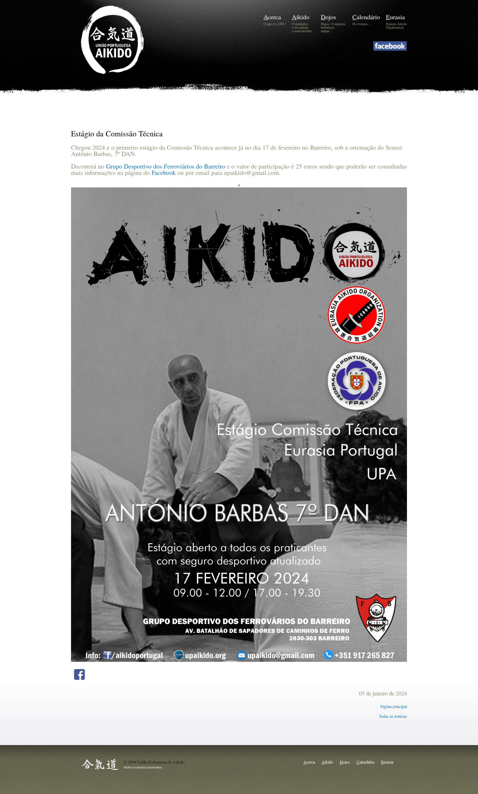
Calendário (366, 17)
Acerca (272, 17)
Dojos (328, 17)
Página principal (393, 706)
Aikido (300, 17)
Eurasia (395, 17)
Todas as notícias (393, 716)
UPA (122, 51)
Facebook (164, 172)
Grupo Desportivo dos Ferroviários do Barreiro (165, 166)
